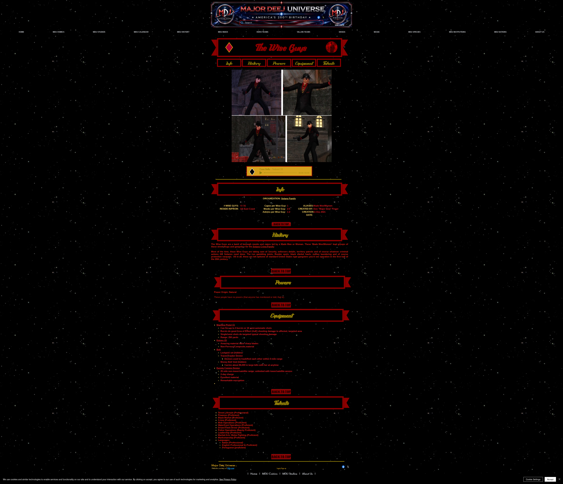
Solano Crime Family (263, 246)
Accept (550, 479)
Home (253, 473)
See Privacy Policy (227, 479)
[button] (282, 116)
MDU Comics (269, 473)
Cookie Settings (533, 479)
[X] (323, 17)
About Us (307, 473)
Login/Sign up (339, 25)
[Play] (261, 172)
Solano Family (288, 198)
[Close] (559, 479)
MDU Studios (289, 473)
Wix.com (230, 468)
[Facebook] (318, 17)
